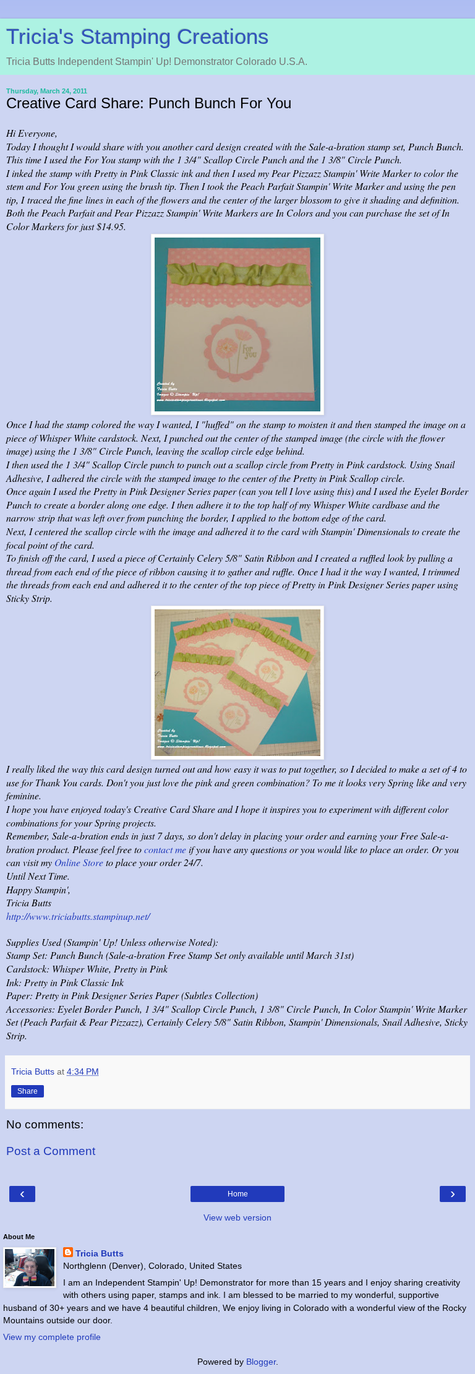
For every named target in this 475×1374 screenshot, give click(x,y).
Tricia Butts (99, 1253)
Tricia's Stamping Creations (137, 36)
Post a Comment (50, 1150)
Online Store (78, 862)
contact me (165, 849)
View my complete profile (52, 1337)
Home (238, 1194)
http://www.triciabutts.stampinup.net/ (78, 915)
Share (27, 1091)
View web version (237, 1217)
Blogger (261, 1362)
